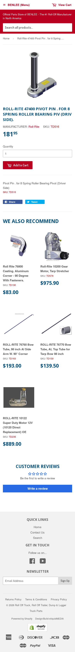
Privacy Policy (59, 599)
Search (37, 538)
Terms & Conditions (36, 599)
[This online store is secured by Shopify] (37, 630)
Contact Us (37, 532)
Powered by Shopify (21, 618)
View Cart (65, 5)
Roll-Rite (33, 126)
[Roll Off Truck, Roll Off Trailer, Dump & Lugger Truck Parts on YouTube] (43, 562)
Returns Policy (13, 599)
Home (6, 38)
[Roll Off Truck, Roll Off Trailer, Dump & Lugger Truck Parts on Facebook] (32, 562)
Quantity (8, 146)
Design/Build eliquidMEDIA (49, 618)
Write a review (38, 488)
